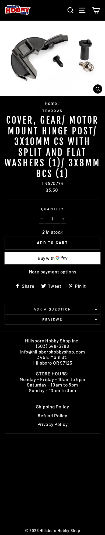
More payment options (52, 271)
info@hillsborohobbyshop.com (52, 351)
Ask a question (52, 309)
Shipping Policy (52, 406)
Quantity (52, 209)
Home (51, 103)
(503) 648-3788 (52, 346)
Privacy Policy (52, 424)
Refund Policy (52, 415)
